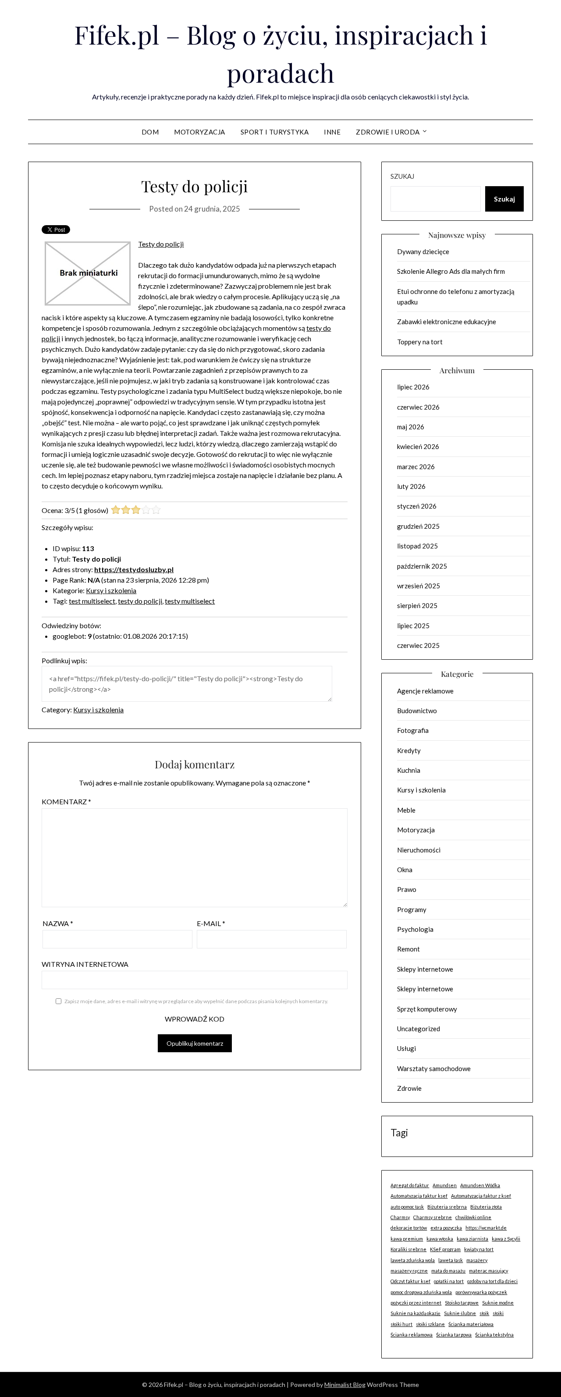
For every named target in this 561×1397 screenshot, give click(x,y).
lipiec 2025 (413, 626)
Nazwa (58, 923)
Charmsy (400, 1217)
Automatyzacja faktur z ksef (481, 1196)
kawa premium (407, 1238)
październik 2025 (422, 566)
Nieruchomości (418, 850)
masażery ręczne (409, 1270)
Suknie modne (498, 1302)
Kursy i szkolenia (111, 590)
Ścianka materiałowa (471, 1324)
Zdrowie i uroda (388, 132)
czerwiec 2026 (418, 407)
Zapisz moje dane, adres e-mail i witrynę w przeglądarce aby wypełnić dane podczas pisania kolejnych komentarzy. (196, 1001)
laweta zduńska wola (413, 1260)
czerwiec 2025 (418, 645)
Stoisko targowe (462, 1302)
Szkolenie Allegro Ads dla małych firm (451, 271)
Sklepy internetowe (425, 969)
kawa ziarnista (472, 1238)
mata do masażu (448, 1270)
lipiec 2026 (413, 387)
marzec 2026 (416, 466)
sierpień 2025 (417, 605)
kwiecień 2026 (418, 446)
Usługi (406, 1048)
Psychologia (415, 929)
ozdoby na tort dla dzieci (492, 1281)
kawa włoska (439, 1238)
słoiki (498, 1313)
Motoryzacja (199, 132)
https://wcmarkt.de (486, 1228)
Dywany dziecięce (423, 251)
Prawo (406, 889)
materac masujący (488, 1270)
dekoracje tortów (409, 1228)
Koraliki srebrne (408, 1249)
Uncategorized (418, 1029)
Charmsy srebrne (432, 1217)
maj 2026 (410, 427)
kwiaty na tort (479, 1249)
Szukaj (402, 176)
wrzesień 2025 (418, 586)
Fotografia (413, 730)
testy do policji (140, 601)
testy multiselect (190, 601)
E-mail (211, 923)
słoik (484, 1313)
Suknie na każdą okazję (415, 1313)
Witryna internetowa (85, 964)
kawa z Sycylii (506, 1238)
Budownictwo (417, 710)
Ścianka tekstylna (494, 1334)
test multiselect (92, 601)
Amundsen (445, 1185)
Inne (332, 132)
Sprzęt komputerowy (427, 1009)
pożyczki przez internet (416, 1302)
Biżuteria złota (486, 1207)
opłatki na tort (449, 1281)
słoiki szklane (430, 1324)
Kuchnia (408, 770)
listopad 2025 (417, 546)
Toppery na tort (420, 342)
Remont (408, 949)
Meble (406, 810)
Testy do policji (161, 244)
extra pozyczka (446, 1228)
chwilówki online (473, 1217)
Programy (411, 909)
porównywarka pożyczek (481, 1292)
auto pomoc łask (407, 1207)
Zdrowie (409, 1088)
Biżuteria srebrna (447, 1207)
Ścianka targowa (454, 1334)
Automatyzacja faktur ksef (419, 1196)
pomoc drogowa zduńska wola (421, 1292)
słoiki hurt (401, 1324)
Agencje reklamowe (425, 691)
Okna (404, 870)
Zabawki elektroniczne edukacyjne (446, 321)
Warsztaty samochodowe (434, 1068)
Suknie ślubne (460, 1313)
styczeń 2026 (417, 506)
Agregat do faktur (410, 1185)
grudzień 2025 (418, 526)
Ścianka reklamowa (412, 1334)
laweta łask (450, 1260)
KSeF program (445, 1249)
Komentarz (66, 801)
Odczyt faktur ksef (410, 1281)
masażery (476, 1260)
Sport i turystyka (275, 132)
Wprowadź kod (194, 1019)
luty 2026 (411, 486)
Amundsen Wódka (480, 1185)
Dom (150, 132)
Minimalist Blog (345, 1384)
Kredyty (409, 750)
